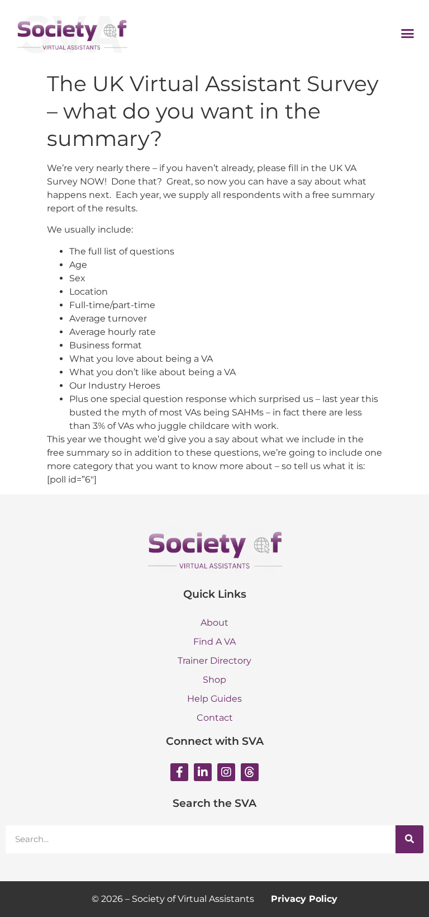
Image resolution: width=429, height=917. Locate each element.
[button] (407, 33)
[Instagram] (226, 772)
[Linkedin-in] (203, 772)
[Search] (409, 839)
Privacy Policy (304, 899)
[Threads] (250, 772)
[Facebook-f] (179, 772)
